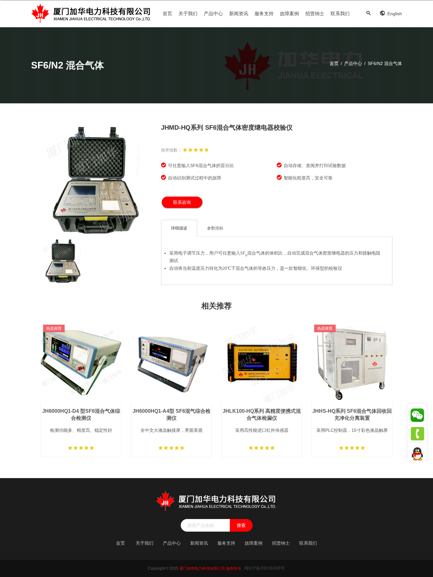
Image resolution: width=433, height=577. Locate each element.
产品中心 (213, 13)
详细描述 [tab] (179, 228)
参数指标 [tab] (215, 228)
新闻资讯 (238, 13)
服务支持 (264, 13)
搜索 (241, 525)
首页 (167, 13)
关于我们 (187, 13)
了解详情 (81, 378)
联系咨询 (182, 202)
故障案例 (289, 13)
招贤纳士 (314, 13)
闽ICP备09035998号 (264, 568)
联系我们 (340, 13)
